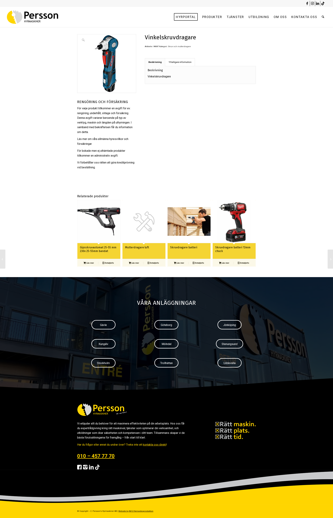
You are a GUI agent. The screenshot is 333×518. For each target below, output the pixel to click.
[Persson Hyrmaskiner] (40, 17)
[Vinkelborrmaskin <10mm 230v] (2, 259)
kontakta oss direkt (154, 444)
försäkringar (84, 143)
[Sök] (322, 17)
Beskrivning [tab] (155, 62)
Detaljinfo (109, 263)
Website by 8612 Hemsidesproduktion (135, 511)
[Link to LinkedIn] (317, 3)
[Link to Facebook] (307, 3)
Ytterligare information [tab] (180, 62)
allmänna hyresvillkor (110, 139)
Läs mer (90, 263)
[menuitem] (186, 17)
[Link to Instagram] (312, 3)
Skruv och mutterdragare (179, 46)
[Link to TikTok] (323, 3)
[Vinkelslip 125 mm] (330, 259)
